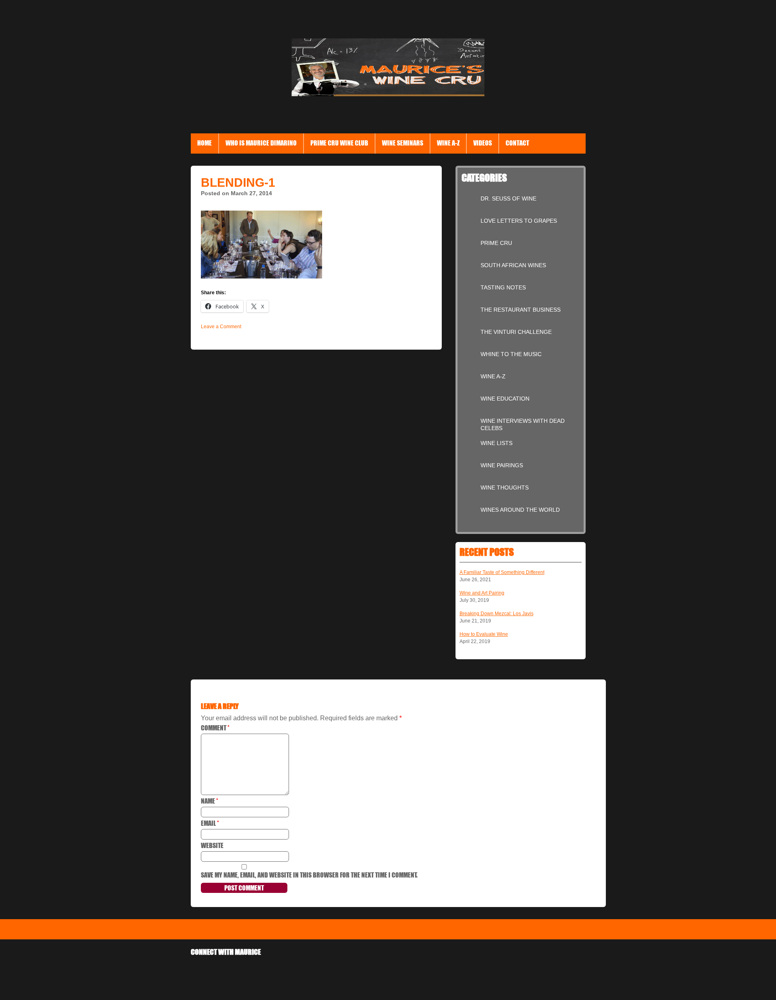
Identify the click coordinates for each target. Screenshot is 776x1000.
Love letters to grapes (519, 220)
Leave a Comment (221, 326)
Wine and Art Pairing (482, 593)
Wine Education (505, 398)
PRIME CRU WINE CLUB (339, 143)
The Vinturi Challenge (516, 332)
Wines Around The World (520, 509)
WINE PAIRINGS (502, 465)
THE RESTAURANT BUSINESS (521, 309)
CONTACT (517, 143)
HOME (204, 143)
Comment (215, 728)
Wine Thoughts (505, 487)
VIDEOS (482, 143)
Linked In (259, 969)
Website (212, 845)
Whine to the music (511, 354)
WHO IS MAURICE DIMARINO (261, 143)
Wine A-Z (448, 143)
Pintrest (279, 969)
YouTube (299, 969)
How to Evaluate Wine (484, 634)
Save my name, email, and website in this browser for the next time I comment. (309, 875)
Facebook (200, 969)
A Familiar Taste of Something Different (502, 572)
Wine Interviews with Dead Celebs (523, 423)
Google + (220, 969)
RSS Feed (319, 969)
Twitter (239, 969)
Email (210, 823)
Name (209, 801)
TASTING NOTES (503, 287)
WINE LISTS (496, 443)
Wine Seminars (402, 143)
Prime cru (496, 243)
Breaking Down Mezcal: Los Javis (497, 613)
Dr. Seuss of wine (508, 198)
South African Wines (513, 265)
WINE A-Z (493, 376)
